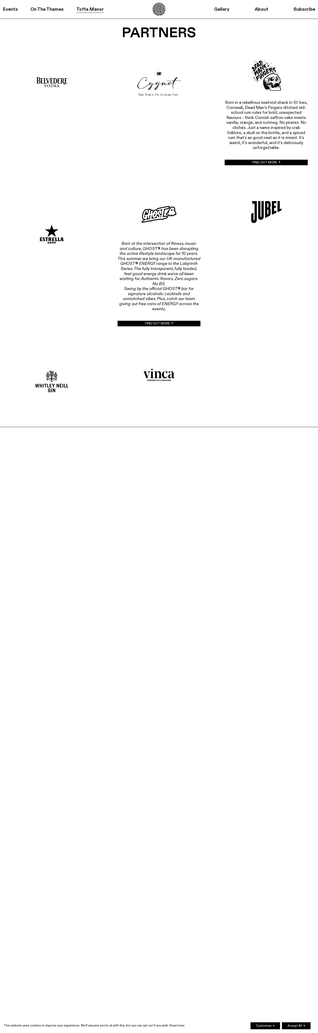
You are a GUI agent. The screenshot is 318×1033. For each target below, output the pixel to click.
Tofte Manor (90, 9)
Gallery (221, 9)
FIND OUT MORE (264, 162)
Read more (177, 1025)
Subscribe (304, 9)
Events (10, 9)
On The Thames (47, 9)
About (261, 9)
